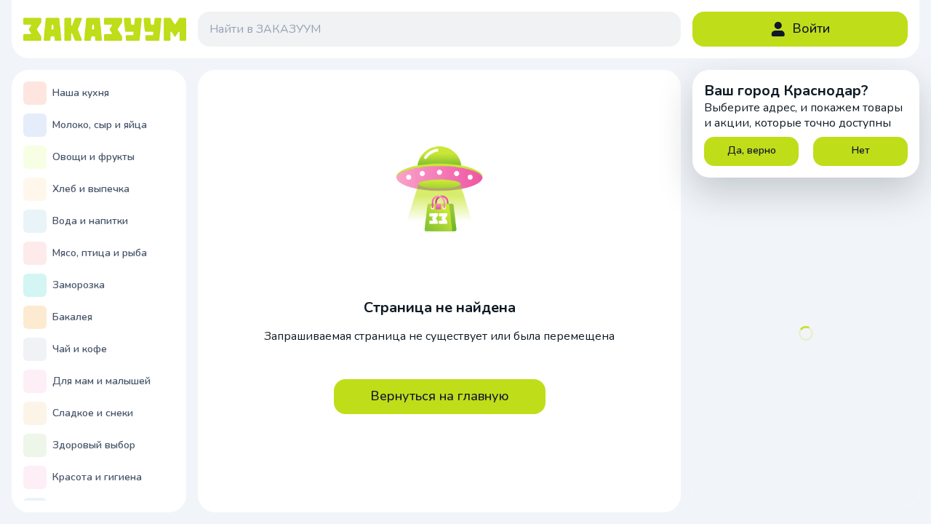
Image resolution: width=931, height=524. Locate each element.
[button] (800, 29)
